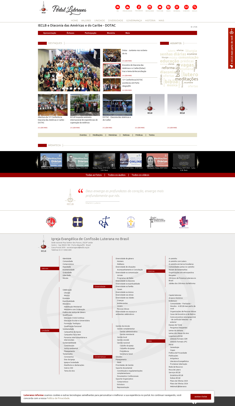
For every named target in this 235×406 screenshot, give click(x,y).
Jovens (120, 306)
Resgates (172, 275)
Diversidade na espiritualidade (128, 284)
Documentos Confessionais (128, 376)
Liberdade (67, 275)
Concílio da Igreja (126, 346)
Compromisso (68, 264)
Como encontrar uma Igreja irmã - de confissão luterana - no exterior (183, 319)
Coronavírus (69, 357)
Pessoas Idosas (123, 309)
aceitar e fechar (201, 397)
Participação (90, 33)
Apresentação (49, 33)
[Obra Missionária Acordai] (157, 222)
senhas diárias (173, 54)
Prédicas (139, 135)
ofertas (180, 50)
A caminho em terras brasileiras (181, 264)
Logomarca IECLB (176, 336)
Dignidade (67, 267)
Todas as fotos (94, 175)
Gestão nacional (123, 343)
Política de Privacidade (178, 353)
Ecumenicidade (69, 270)
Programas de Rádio (125, 278)
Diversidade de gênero (125, 258)
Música (66, 295)
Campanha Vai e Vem (72, 334)
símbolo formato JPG (178, 342)
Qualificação (67, 315)
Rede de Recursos (176, 367)
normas (164, 64)
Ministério (67, 304)
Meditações (98, 135)
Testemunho (68, 354)
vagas (187, 65)
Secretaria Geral (126, 354)
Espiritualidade (69, 301)
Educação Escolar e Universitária (77, 320)
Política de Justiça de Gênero (74, 312)
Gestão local (122, 337)
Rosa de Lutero (175, 370)
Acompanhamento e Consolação (130, 270)
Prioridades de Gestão (125, 365)
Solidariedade (68, 329)
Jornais (120, 275)
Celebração (67, 290)
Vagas (172, 350)
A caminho (173, 258)
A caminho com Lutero (177, 261)
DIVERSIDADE (115, 20)
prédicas (187, 61)
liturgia (191, 51)
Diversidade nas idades (125, 298)
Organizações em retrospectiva (181, 272)
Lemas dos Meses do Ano (179, 333)
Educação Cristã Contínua (74, 318)
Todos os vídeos (140, 175)
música (173, 57)
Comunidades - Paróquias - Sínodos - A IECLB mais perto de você (183, 306)
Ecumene (66, 298)
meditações (186, 78)
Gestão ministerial (127, 334)
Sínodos (119, 357)
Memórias (113, 135)
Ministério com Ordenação (74, 309)
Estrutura (120, 384)
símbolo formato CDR (178, 339)
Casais (119, 289)
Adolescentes (122, 303)
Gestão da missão (123, 326)
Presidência (124, 351)
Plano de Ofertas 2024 (179, 383)
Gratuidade (67, 272)
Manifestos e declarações (74, 365)
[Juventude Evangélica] (51, 222)
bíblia (177, 70)
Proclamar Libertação (178, 364)
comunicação (188, 57)
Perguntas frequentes (178, 328)
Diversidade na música (124, 292)
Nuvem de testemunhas (178, 270)
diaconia (168, 72)
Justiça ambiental (71, 348)
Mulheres (120, 264)
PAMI (119, 362)
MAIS (161, 20)
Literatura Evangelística (179, 361)
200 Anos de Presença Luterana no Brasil (182, 279)
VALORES (86, 20)
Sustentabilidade (69, 343)
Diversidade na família (124, 286)
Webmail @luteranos (178, 386)
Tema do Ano (69, 371)
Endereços (173, 301)
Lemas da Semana (176, 330)
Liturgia (67, 293)
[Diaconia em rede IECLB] (184, 222)
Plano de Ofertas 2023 (179, 381)
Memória (111, 33)
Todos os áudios (116, 175)
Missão (65, 278)
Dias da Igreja (69, 359)
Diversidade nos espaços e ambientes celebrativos (126, 313)
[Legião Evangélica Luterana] (131, 222)
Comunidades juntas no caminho (181, 267)
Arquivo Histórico (176, 298)
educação (169, 60)
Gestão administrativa (128, 332)
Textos (152, 135)
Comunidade (68, 261)
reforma (168, 68)
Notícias (126, 135)
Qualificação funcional (72, 326)
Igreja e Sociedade (71, 362)
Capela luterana (175, 295)
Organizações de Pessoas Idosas (183, 311)
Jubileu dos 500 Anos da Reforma (182, 283)
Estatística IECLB (176, 375)
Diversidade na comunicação (127, 272)
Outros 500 (68, 368)
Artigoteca (174, 358)
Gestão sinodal (123, 340)
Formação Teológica (72, 323)
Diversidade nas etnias (125, 295)
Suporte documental (124, 368)
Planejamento (69, 351)
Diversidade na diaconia (125, 281)
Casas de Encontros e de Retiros (183, 314)
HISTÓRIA (150, 20)
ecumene (192, 54)
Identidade (67, 258)
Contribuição (69, 346)
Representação (123, 387)
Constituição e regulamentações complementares (130, 372)
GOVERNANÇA (134, 20)
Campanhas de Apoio (72, 332)
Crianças (120, 300)
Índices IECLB (175, 378)
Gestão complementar (126, 329)
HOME (74, 20)
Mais (128, 33)
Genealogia (174, 347)
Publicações (173, 356)
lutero (171, 50)
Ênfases (70, 33)
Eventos (83, 135)
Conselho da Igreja (127, 348)
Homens (120, 261)
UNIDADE (99, 20)
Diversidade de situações (126, 267)
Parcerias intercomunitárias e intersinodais (75, 338)
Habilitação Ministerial (73, 307)
